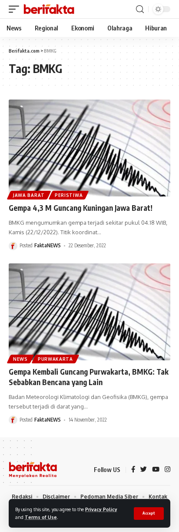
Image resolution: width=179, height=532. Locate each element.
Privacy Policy (101, 509)
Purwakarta (55, 359)
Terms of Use (41, 517)
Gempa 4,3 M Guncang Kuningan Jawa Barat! (80, 208)
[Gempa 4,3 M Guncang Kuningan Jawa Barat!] (89, 148)
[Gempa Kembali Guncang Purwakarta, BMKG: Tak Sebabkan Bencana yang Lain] (89, 311)
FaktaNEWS (47, 245)
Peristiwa (69, 195)
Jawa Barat (29, 195)
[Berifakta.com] (48, 9)
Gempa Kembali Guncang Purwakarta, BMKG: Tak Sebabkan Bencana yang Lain (89, 377)
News (20, 359)
